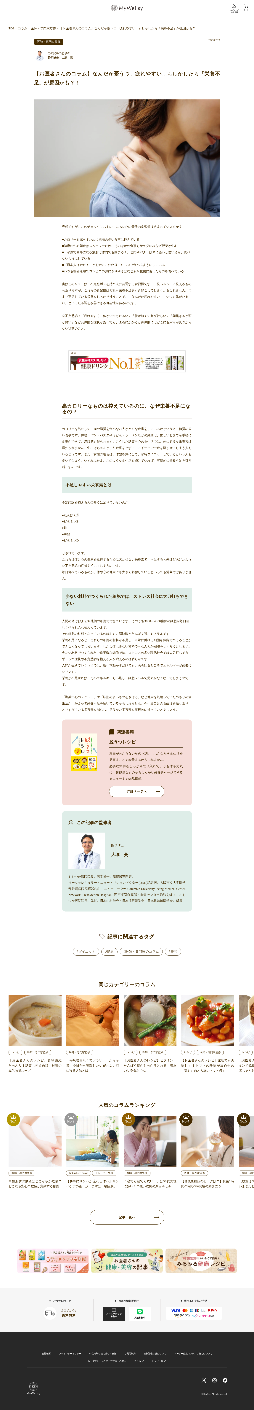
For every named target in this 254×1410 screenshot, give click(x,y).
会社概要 (46, 1353)
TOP (11, 28)
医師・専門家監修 (43, 28)
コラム (22, 28)
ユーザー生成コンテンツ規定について (193, 1353)
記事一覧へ (127, 1217)
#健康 (109, 951)
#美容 (173, 951)
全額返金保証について (155, 1353)
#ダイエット (86, 951)
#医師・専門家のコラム (141, 951)
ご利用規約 (130, 1353)
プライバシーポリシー (70, 1353)
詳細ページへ (137, 791)
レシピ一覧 (157, 1361)
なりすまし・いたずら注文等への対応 (107, 1361)
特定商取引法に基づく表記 (102, 1353)
